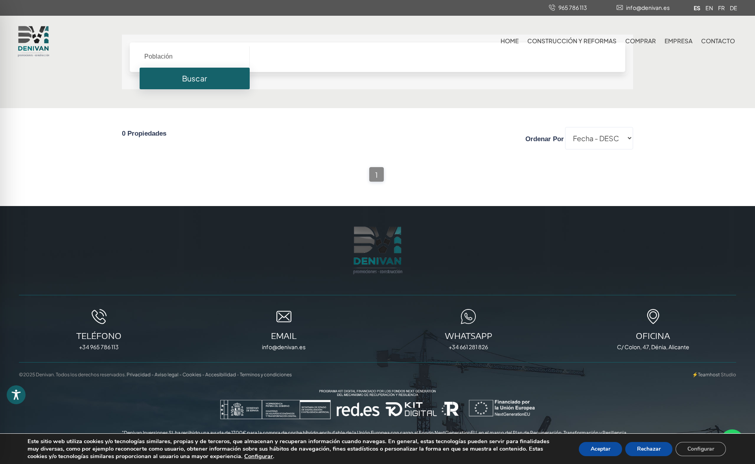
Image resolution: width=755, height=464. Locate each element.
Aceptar (600, 449)
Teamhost (709, 374)
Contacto (718, 40)
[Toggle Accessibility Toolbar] (16, 395)
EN (709, 7)
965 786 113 (572, 7)
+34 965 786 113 (99, 346)
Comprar (640, 40)
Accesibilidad (220, 374)
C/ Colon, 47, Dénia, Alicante (653, 346)
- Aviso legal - (166, 374)
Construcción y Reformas (572, 40)
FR (721, 7)
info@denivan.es (648, 7)
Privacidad (139, 374)
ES (697, 7)
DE (733, 7)
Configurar (258, 456)
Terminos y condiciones (266, 374)
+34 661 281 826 (468, 346)
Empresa (678, 40)
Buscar (194, 78)
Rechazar (649, 449)
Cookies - (193, 374)
